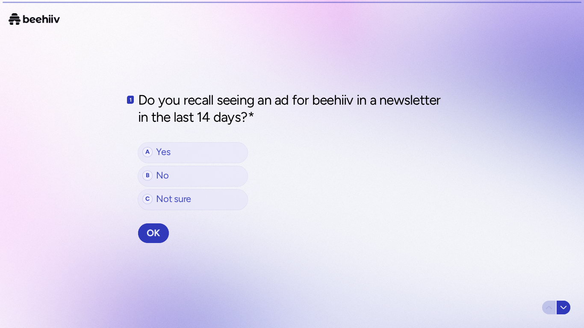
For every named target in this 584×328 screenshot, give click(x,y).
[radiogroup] (193, 176)
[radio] (193, 153)
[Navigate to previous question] (549, 307)
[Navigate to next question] (563, 307)
